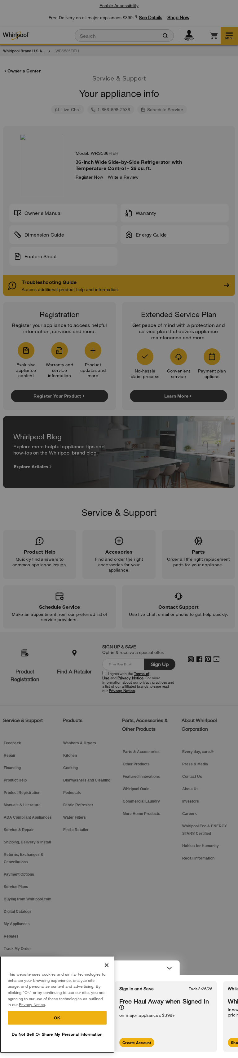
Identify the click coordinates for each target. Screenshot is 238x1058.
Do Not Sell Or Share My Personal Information (57, 1034)
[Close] (106, 965)
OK (57, 1017)
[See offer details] (121, 1007)
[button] (119, 967)
